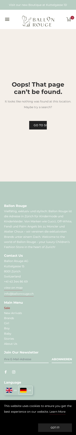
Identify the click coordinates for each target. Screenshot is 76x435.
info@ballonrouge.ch (19, 294)
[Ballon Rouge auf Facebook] (5, 371)
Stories (9, 338)
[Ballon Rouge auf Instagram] (13, 371)
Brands (9, 318)
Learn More (57, 411)
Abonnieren (62, 359)
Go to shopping (40, 125)
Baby (7, 333)
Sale (7, 308)
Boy (7, 328)
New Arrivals (13, 313)
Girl (6, 323)
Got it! (55, 427)
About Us (10, 344)
